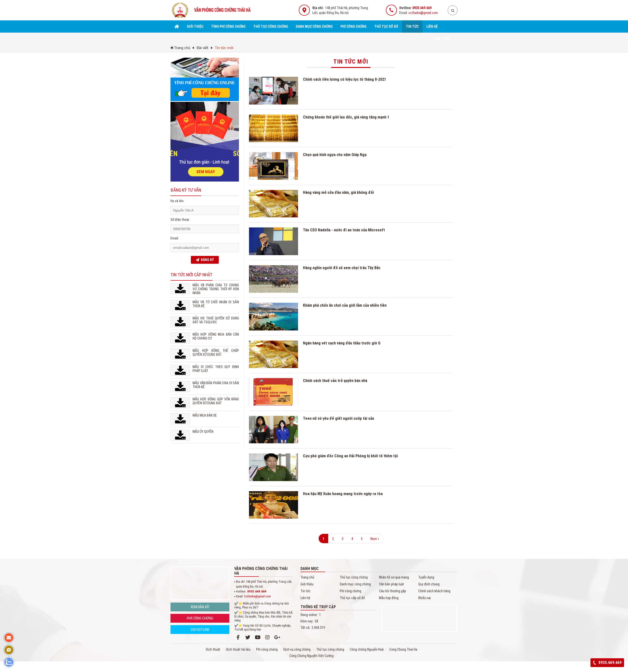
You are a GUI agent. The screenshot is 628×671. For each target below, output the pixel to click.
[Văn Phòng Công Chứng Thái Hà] (212, 18)
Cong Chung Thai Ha (403, 649)
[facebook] (238, 637)
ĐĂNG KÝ (206, 260)
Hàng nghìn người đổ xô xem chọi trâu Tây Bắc (341, 267)
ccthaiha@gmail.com (423, 13)
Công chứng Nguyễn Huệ (367, 649)
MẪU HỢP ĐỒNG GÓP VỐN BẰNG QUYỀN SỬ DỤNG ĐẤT (216, 401)
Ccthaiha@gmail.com (257, 596)
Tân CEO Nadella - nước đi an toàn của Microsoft (344, 230)
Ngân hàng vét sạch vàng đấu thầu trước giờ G (341, 343)
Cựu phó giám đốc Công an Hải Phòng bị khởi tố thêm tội (350, 456)
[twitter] (247, 637)
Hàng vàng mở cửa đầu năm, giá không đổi (338, 192)
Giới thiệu (195, 26)
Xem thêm (442, 39)
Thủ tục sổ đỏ (386, 26)
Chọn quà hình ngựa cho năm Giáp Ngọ (335, 154)
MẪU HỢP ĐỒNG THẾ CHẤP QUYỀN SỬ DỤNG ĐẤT (216, 352)
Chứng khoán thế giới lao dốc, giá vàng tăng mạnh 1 (346, 117)
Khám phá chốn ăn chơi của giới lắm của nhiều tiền (345, 305)
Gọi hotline (200, 629)
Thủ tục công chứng (270, 26)
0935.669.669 (422, 8)
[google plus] (277, 637)
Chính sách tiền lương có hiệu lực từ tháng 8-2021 (344, 79)
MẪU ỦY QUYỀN (203, 432)
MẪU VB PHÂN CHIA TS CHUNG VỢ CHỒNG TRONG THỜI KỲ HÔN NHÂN (216, 289)
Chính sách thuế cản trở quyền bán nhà (335, 380)
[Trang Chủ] (176, 26)
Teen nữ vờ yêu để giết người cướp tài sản (338, 418)
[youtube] (257, 637)
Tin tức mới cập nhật (191, 274)
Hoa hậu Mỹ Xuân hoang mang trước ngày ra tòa (343, 493)
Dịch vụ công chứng (297, 649)
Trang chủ (182, 48)
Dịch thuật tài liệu (238, 649)
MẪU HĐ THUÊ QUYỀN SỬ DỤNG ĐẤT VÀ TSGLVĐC (216, 320)
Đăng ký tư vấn (185, 190)
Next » (374, 539)
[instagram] (267, 637)
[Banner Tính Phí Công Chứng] (204, 100)
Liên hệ (432, 26)
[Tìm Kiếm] (453, 10)
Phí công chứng (353, 26)
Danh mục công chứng (314, 26)
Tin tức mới (224, 48)
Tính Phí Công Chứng (228, 26)
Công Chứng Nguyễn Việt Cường (311, 656)
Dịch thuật (213, 649)
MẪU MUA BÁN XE (205, 415)
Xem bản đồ (200, 607)
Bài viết (202, 48)
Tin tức (412, 26)
